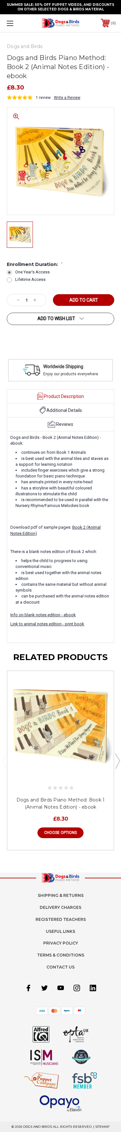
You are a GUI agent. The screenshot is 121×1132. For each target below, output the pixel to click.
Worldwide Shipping (63, 366)
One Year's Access (32, 272)
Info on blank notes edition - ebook (43, 614)
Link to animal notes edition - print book (47, 623)
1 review (43, 97)
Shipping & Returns (61, 895)
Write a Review (67, 97)
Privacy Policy (60, 943)
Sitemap (102, 1127)
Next (117, 761)
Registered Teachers (60, 919)
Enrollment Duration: (35, 264)
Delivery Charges (60, 907)
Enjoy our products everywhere (70, 374)
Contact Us (60, 967)
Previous (4, 761)
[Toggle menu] (17, 23)
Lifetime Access (30, 279)
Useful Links (60, 931)
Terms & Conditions (60, 955)
